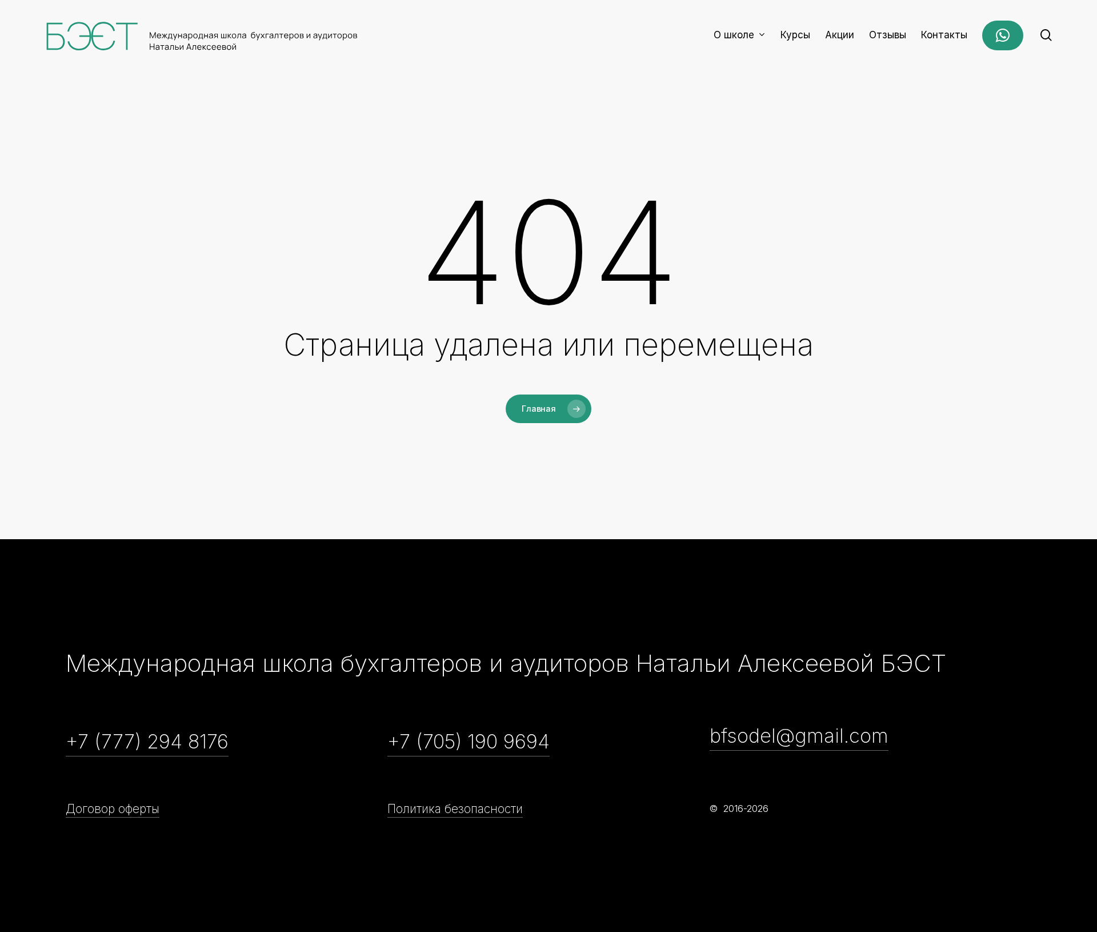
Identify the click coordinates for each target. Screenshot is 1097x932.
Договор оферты (112, 809)
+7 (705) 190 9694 (468, 741)
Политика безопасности (455, 809)
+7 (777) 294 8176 (147, 741)
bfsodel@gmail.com (799, 735)
